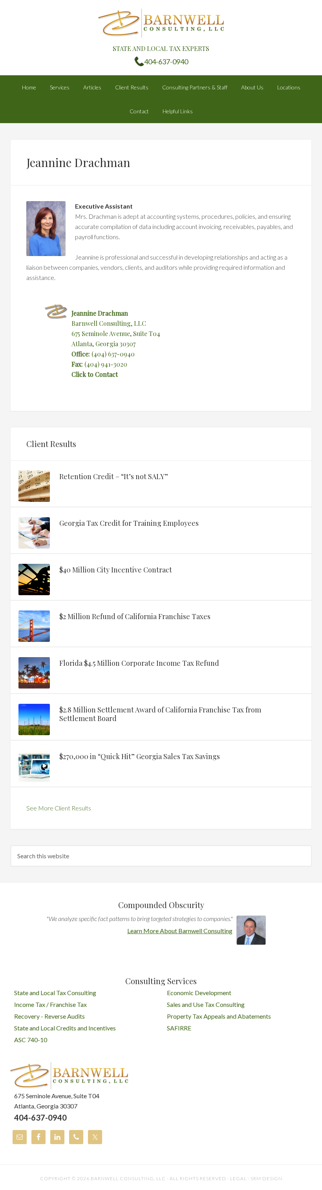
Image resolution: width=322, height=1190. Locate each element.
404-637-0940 (166, 61)
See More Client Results (58, 808)
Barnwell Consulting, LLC (128, 1178)
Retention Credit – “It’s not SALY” (113, 476)
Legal (238, 1178)
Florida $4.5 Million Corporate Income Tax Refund (139, 663)
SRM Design (266, 1178)
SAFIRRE (179, 1028)
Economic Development (199, 992)
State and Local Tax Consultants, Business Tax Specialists (161, 23)
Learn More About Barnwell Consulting (179, 930)
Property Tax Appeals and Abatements (219, 1016)
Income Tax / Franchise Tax (50, 1004)
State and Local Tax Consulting (55, 992)
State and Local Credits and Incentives (65, 1028)
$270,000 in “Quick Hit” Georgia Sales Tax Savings (139, 756)
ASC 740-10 (30, 1039)
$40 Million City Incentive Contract (115, 569)
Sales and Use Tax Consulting (206, 1004)
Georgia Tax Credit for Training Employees (129, 523)
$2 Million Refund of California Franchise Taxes (134, 616)
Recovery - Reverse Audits (49, 1016)
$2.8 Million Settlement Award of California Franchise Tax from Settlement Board (160, 714)
